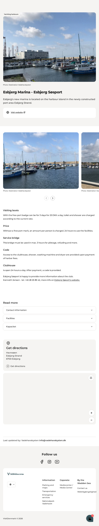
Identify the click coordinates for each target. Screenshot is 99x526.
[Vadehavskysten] (15, 474)
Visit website (17, 112)
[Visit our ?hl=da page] (49, 462)
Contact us (82, 488)
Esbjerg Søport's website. (67, 280)
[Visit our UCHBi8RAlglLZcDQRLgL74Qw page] (57, 462)
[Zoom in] (91, 413)
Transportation (49, 491)
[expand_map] (91, 378)
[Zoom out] (91, 420)
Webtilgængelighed (86, 492)
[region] (49, 398)
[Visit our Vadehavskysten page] (42, 462)
